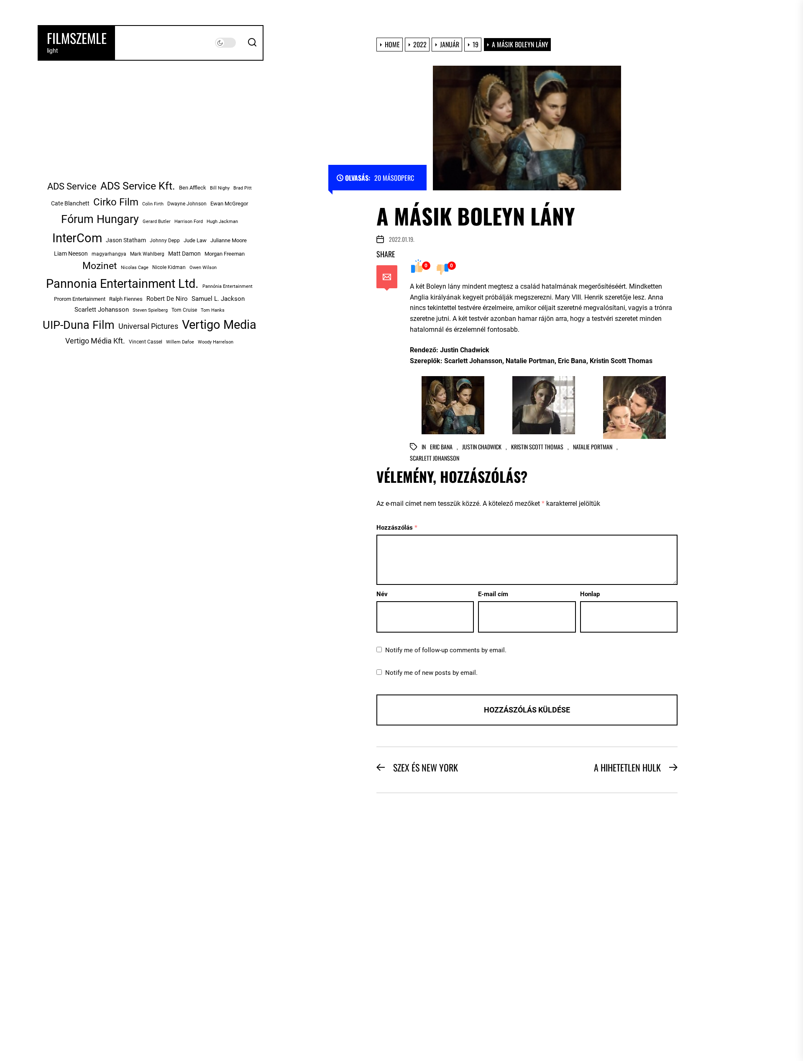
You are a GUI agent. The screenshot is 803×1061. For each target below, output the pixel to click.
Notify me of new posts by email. (431, 673)
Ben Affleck (192, 188)
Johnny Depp (165, 240)
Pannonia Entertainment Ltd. (122, 284)
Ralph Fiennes (126, 299)
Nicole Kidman (169, 267)
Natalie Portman (592, 447)
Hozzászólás (396, 527)
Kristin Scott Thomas (537, 447)
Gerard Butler (157, 221)
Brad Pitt (242, 188)
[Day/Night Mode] (225, 43)
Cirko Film (115, 202)
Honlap (590, 594)
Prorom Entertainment (79, 299)
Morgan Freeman (225, 254)
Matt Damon (184, 253)
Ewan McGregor (229, 203)
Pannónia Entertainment (227, 286)
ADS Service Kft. (137, 186)
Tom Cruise (184, 310)
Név (382, 594)
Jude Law (195, 240)
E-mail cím (493, 594)
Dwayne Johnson (187, 204)
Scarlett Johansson (434, 458)
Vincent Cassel (145, 342)
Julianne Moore (228, 240)
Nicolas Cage (134, 267)
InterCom (77, 238)
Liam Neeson (71, 253)
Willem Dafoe (180, 342)
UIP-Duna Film (79, 325)
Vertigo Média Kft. (95, 340)
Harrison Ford (188, 221)
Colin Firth (153, 204)
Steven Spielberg (150, 310)
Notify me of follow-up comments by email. (445, 650)
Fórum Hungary (100, 219)
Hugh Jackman (222, 221)
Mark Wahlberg (147, 254)
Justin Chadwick (481, 447)
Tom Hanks (213, 310)
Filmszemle (77, 38)
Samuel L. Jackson (218, 298)
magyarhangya (109, 254)
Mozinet (99, 266)
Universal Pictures (148, 326)
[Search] (252, 43)
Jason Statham (126, 240)
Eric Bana (441, 447)
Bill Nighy (220, 188)
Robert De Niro (167, 298)
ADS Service (72, 186)
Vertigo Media (219, 325)
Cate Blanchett (70, 203)
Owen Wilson (203, 267)
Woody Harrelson (215, 342)
